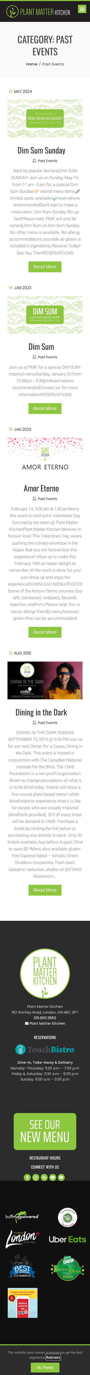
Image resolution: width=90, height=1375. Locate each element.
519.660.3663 (45, 1017)
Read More (45, 267)
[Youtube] (52, 1177)
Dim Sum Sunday (41, 150)
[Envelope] (61, 1177)
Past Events (47, 160)
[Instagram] (35, 1177)
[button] (82, 9)
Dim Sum (41, 346)
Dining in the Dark (41, 712)
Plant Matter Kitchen (46, 1023)
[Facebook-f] (27, 1177)
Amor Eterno (41, 488)
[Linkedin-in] (44, 1177)
